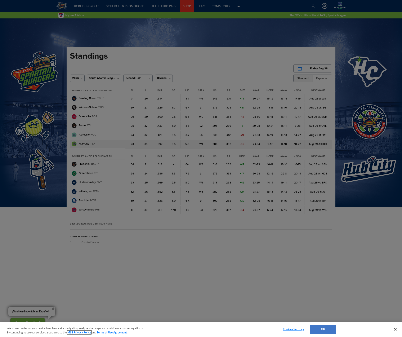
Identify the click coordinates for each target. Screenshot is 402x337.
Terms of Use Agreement (112, 332)
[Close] (395, 329)
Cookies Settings (293, 329)
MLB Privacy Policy (79, 332)
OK (323, 329)
